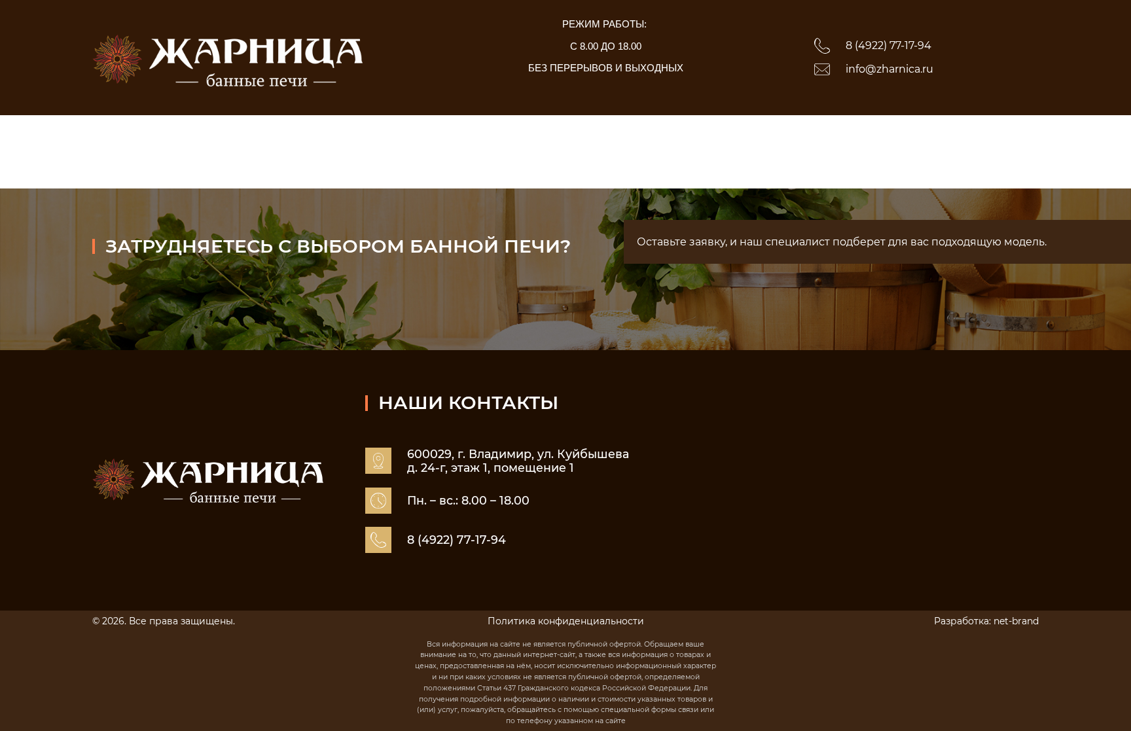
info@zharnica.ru (889, 69)
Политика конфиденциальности (566, 621)
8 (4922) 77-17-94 (888, 45)
